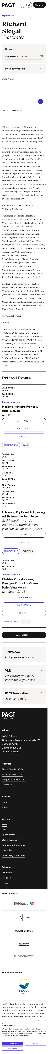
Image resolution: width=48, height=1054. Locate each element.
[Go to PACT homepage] (8, 5)
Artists (5, 807)
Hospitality (7, 850)
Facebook (7, 877)
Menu (37, 5)
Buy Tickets (22, 428)
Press (4, 824)
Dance (26, 445)
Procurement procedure (14, 845)
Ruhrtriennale (11, 445)
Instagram (7, 872)
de (29, 4)
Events (5, 802)
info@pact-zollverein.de (13, 779)
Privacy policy (40, 1020)
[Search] (22, 5)
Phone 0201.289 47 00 (12, 769)
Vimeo (5, 883)
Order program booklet (13, 855)
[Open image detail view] (40, 101)
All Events (22, 635)
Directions (7, 784)
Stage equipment (10, 840)
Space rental (8, 834)
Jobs (4, 829)
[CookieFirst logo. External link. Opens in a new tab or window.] (3, 1023)
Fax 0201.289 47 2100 (12, 774)
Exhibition (28, 551)
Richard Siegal (14, 27)
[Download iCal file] (41, 56)
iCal (21, 436)
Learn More (22, 421)
